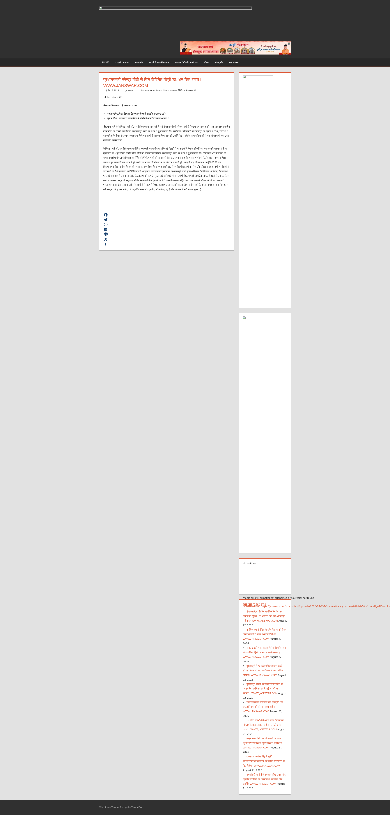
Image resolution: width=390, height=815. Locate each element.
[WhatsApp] (166, 224)
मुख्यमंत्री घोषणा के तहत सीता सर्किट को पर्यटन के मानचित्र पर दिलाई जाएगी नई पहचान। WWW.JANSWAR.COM (263, 688)
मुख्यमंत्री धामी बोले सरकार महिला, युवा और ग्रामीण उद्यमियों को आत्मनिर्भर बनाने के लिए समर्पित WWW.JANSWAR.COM (264, 779)
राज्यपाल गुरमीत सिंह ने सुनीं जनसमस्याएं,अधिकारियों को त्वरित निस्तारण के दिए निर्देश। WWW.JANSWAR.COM (264, 761)
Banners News (147, 90)
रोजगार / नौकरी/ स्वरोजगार (187, 62)
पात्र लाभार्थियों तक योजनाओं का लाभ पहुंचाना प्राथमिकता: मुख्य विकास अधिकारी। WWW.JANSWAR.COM (263, 743)
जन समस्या (234, 62)
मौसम (206, 62)
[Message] (166, 234)
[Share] (166, 244)
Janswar (130, 90)
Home (106, 62)
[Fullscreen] (245, 634)
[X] (166, 239)
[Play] (245, 611)
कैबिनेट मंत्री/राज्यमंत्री (187, 90)
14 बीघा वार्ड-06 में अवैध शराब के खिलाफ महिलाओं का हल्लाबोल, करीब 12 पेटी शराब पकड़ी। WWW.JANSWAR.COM (263, 724)
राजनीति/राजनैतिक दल (159, 62)
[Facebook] (166, 214)
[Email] (166, 229)
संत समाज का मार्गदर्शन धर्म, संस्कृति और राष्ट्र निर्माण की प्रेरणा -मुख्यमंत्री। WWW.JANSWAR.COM (263, 706)
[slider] (246, 620)
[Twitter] (166, 219)
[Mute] (245, 630)
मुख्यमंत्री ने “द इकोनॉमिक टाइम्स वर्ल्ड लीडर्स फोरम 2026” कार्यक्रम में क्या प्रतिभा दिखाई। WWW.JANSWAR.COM (263, 670)
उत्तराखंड (139, 62)
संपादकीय (219, 62)
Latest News (162, 90)
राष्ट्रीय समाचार (122, 62)
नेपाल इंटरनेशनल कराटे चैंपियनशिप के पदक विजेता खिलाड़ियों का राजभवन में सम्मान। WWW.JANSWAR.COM (264, 652)
